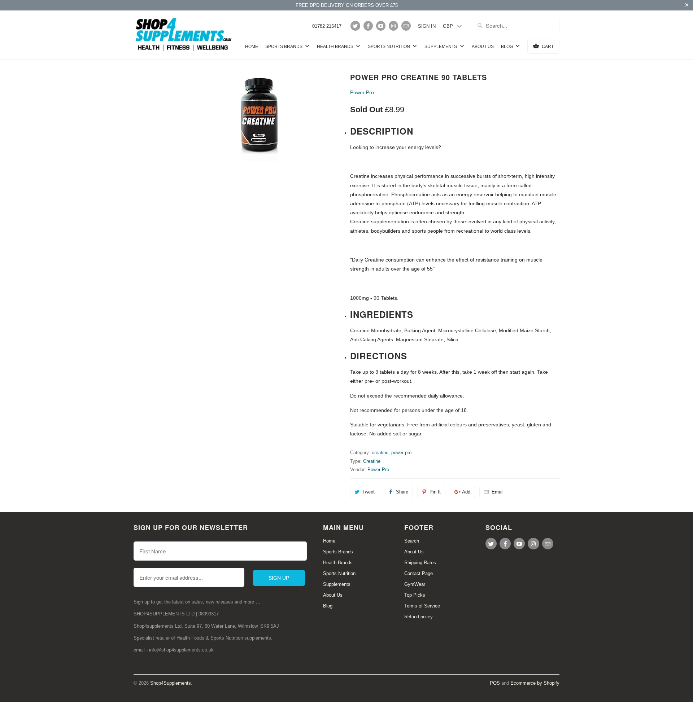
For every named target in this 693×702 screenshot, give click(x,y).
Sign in (427, 26)
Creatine (371, 461)
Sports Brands (284, 46)
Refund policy (418, 616)
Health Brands (335, 46)
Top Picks (414, 595)
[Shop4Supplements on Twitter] (355, 26)
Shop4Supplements (170, 683)
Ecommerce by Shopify (534, 683)
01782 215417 (326, 26)
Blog (507, 46)
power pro (401, 452)
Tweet (368, 492)
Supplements (441, 46)
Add (466, 492)
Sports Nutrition (389, 46)
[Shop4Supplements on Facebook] (368, 26)
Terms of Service (422, 606)
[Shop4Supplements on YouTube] (380, 26)
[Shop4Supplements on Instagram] (393, 26)
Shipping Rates (420, 562)
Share (402, 492)
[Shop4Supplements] (184, 35)
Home (251, 46)
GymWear (414, 584)
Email (498, 492)
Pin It (435, 492)
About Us (483, 46)
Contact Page (418, 573)
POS (495, 683)
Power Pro (362, 92)
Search (411, 541)
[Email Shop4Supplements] (406, 26)
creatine (380, 452)
